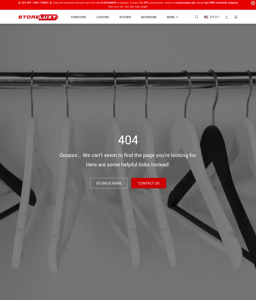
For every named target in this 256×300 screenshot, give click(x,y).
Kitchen (125, 17)
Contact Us (148, 183)
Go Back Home (109, 183)
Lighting (102, 17)
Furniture (78, 17)
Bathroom (148, 17)
